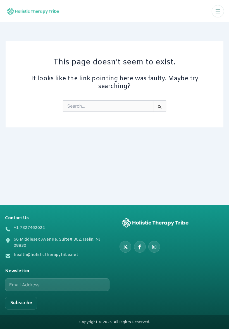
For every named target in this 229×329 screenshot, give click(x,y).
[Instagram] (154, 247)
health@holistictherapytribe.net (46, 255)
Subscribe (21, 303)
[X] (125, 247)
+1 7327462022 (29, 228)
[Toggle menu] (218, 11)
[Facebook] (140, 247)
